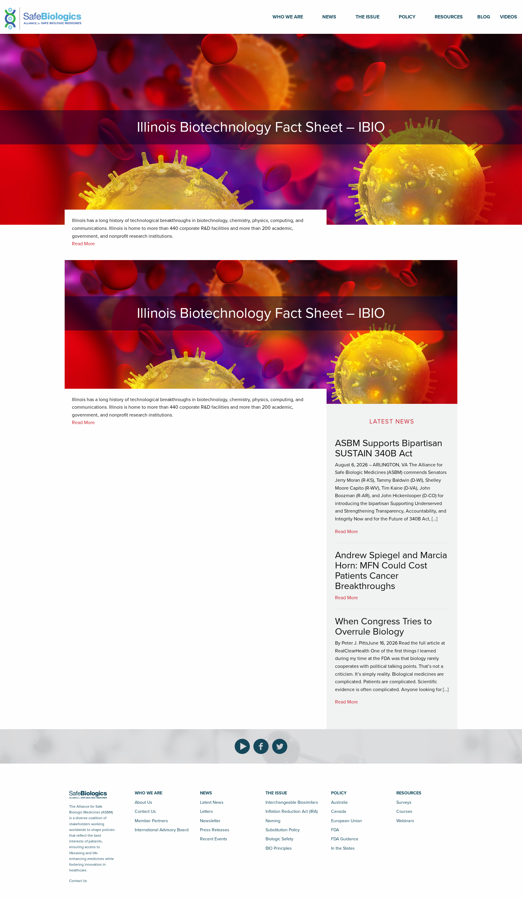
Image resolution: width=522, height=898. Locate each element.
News (329, 17)
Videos (508, 17)
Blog (483, 17)
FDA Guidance (344, 839)
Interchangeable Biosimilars (292, 802)
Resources (449, 17)
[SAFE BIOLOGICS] (43, 16)
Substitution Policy (283, 829)
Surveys (403, 802)
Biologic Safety (279, 839)
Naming (273, 820)
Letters (206, 811)
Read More (83, 244)
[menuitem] (288, 17)
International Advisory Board (161, 829)
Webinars (405, 820)
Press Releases (214, 829)
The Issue (367, 17)
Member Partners (151, 820)
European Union (346, 820)
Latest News (212, 802)
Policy (407, 17)
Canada (338, 811)
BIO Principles (279, 848)
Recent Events (213, 839)
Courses (404, 811)
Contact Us (78, 881)
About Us (143, 802)
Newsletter (210, 820)
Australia (339, 802)
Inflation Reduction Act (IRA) (292, 811)
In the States (343, 848)
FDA (335, 829)
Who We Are (287, 17)
